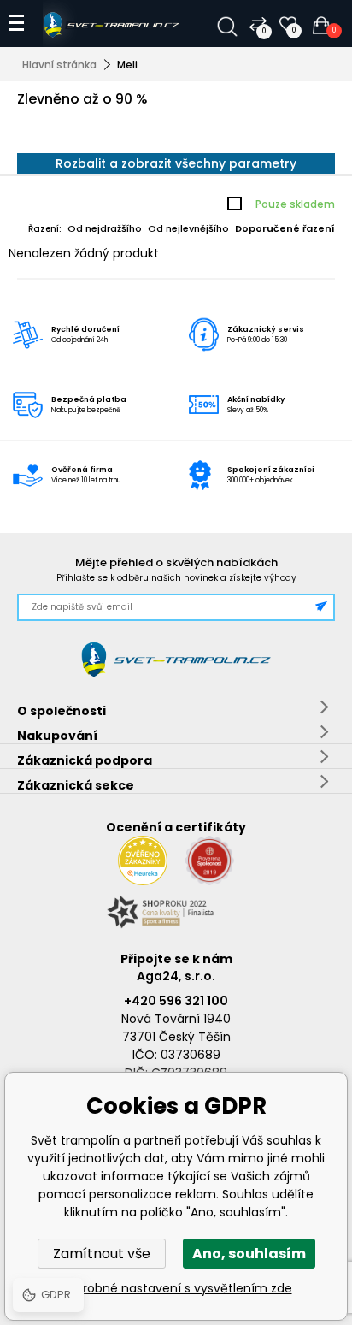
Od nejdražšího (104, 228)
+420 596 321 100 (176, 1000)
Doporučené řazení (285, 228)
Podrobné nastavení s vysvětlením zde (176, 1288)
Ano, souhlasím (249, 1253)
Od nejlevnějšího (188, 228)
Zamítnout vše (101, 1253)
